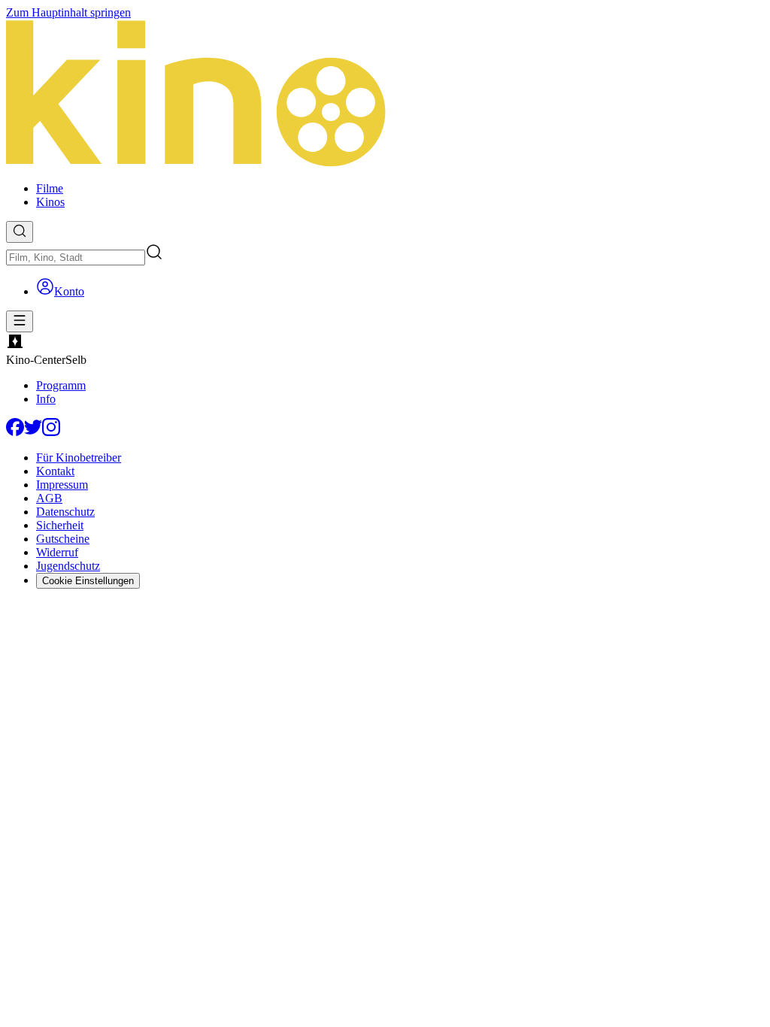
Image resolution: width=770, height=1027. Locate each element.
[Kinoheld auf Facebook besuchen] (15, 432)
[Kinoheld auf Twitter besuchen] (33, 432)
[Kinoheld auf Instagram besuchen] (51, 432)
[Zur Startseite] (385, 95)
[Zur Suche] (19, 232)
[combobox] (75, 257)
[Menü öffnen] (19, 321)
